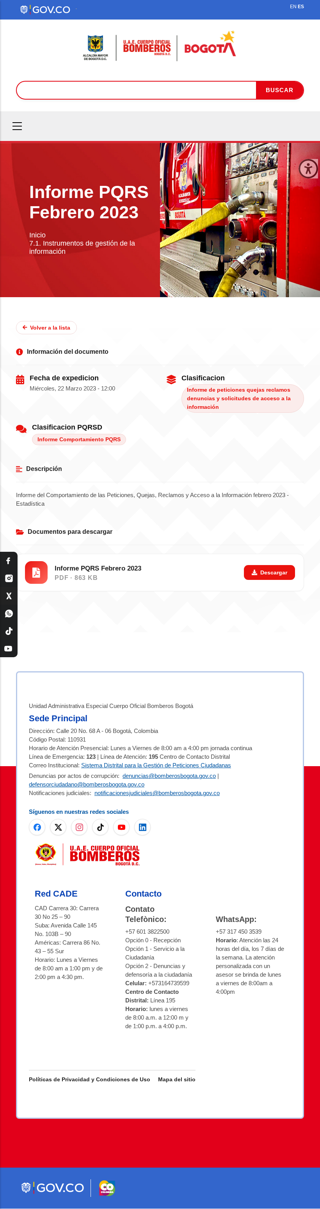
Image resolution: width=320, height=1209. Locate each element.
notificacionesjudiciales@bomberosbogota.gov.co (157, 793)
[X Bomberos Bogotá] (9, 595)
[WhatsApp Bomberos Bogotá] (9, 613)
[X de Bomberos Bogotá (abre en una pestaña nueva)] (58, 827)
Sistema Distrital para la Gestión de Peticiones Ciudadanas (156, 765)
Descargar (273, 572)
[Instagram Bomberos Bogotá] (9, 578)
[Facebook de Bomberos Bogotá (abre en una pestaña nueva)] (37, 827)
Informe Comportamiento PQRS (79, 439)
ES (301, 6)
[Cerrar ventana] (308, 168)
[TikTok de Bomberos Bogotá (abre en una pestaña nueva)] (100, 827)
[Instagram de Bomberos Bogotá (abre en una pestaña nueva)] (79, 827)
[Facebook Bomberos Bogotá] (9, 560)
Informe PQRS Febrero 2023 (98, 568)
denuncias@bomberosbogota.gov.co (169, 775)
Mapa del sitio (177, 1079)
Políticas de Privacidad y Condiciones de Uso (89, 1079)
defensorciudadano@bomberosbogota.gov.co (86, 784)
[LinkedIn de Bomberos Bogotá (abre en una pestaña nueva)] (142, 827)
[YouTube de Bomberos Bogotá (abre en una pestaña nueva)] (121, 827)
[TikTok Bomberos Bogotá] (9, 631)
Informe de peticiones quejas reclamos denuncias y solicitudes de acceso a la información (239, 398)
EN (293, 6)
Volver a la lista (50, 328)
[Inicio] (160, 46)
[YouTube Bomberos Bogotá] (9, 648)
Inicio (37, 235)
